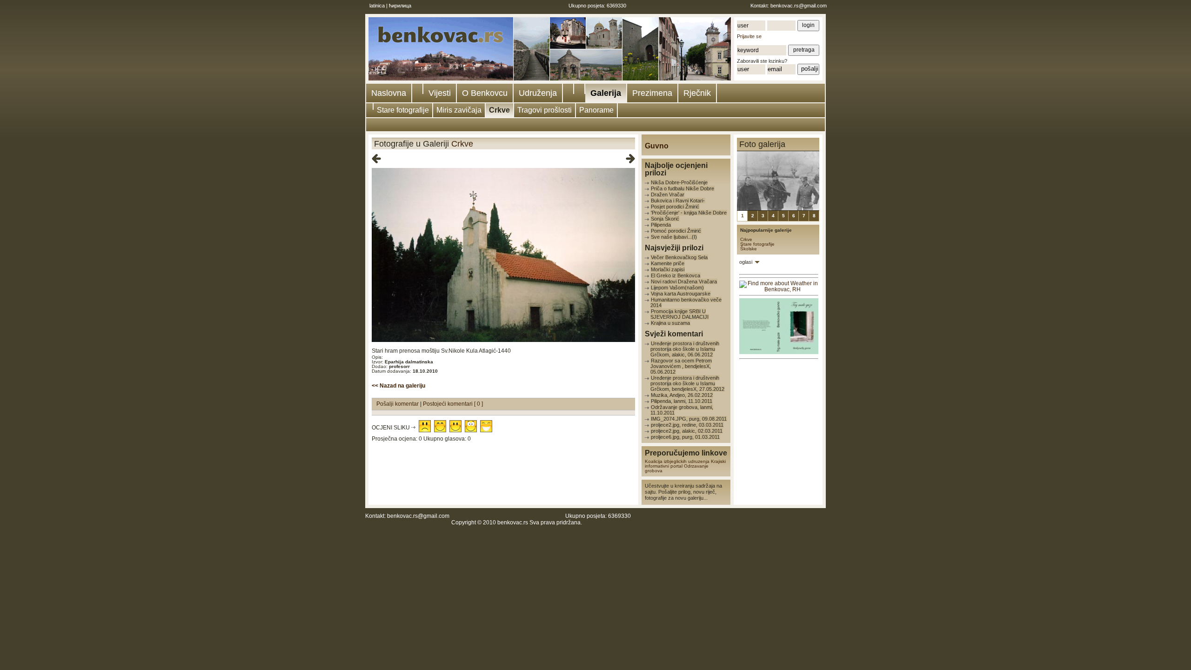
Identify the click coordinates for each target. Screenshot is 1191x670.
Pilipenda (661, 225)
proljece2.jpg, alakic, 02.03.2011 (687, 431)
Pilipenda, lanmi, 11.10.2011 (681, 401)
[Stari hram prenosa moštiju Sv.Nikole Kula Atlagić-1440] (503, 340)
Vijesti (439, 93)
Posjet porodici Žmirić (675, 206)
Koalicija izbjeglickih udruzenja (677, 461)
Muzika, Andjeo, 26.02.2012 (682, 395)
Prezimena (652, 93)
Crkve (499, 110)
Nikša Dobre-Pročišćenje (679, 182)
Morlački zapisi (667, 269)
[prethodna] (376, 159)
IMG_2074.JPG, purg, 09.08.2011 (689, 419)
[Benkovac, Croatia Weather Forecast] (778, 289)
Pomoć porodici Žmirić (676, 231)
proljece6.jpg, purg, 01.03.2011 (685, 437)
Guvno (657, 146)
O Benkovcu (485, 93)
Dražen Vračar (667, 194)
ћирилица (400, 5)
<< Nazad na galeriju (398, 385)
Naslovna (388, 93)
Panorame (596, 110)
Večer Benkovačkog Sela (679, 257)
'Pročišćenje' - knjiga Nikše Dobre (689, 212)
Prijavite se (749, 36)
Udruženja (538, 93)
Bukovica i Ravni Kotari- (678, 200)
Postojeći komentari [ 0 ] (453, 404)
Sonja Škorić (665, 218)
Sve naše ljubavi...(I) (674, 237)
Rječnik (697, 93)
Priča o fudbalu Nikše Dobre (682, 188)
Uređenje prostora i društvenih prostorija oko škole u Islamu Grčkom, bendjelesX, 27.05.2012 (687, 383)
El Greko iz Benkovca (675, 275)
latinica (377, 5)
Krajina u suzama (670, 323)
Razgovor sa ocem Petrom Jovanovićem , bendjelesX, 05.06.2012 (681, 366)
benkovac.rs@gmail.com (798, 5)
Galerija (605, 93)
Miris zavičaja (459, 110)
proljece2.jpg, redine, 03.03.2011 (687, 425)
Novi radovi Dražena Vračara (684, 281)
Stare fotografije (403, 110)
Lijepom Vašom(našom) (677, 287)
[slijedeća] (630, 159)
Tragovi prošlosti (544, 110)
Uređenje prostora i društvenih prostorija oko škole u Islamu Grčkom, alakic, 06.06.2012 (684, 349)
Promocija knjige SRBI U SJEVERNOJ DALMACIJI (679, 314)
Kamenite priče (667, 263)
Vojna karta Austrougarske (680, 293)
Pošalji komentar (398, 404)
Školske (748, 248)
